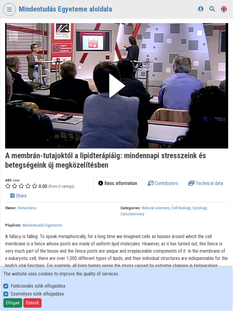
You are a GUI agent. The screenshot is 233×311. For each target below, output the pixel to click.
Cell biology (181, 207)
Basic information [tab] (120, 183)
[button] (116, 86)
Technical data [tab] (208, 183)
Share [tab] (21, 196)
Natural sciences (156, 207)
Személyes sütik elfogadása (37, 294)
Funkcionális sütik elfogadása (38, 286)
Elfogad (12, 302)
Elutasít (32, 302)
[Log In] (200, 9)
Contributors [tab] (166, 183)
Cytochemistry (132, 213)
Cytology (199, 207)
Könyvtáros (27, 207)
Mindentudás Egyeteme (42, 225)
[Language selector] (224, 9)
